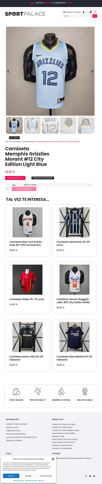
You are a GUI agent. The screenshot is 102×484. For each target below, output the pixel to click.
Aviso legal (41, 480)
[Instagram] (86, 476)
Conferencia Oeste (29, 141)
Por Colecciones (15, 141)
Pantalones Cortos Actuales (65, 439)
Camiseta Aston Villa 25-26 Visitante (26, 358)
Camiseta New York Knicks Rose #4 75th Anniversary (25, 243)
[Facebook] (90, 476)
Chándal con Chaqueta (62, 445)
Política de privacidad (31, 480)
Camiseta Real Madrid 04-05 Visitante (74, 358)
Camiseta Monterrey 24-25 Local (73, 243)
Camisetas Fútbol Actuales (64, 424)
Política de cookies (18, 480)
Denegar (28, 476)
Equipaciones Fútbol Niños (63, 433)
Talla (13, 185)
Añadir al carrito (24, 189)
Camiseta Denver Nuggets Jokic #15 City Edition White (73, 301)
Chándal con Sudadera (62, 448)
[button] (53, 459)
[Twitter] (94, 476)
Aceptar (11, 476)
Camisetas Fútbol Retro (62, 427)
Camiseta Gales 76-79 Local (26, 299)
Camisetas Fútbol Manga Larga (65, 430)
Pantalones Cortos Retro (63, 442)
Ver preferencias (46, 476)
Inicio (7, 141)
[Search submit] (95, 16)
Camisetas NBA (58, 436)
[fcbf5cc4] (50, 71)
